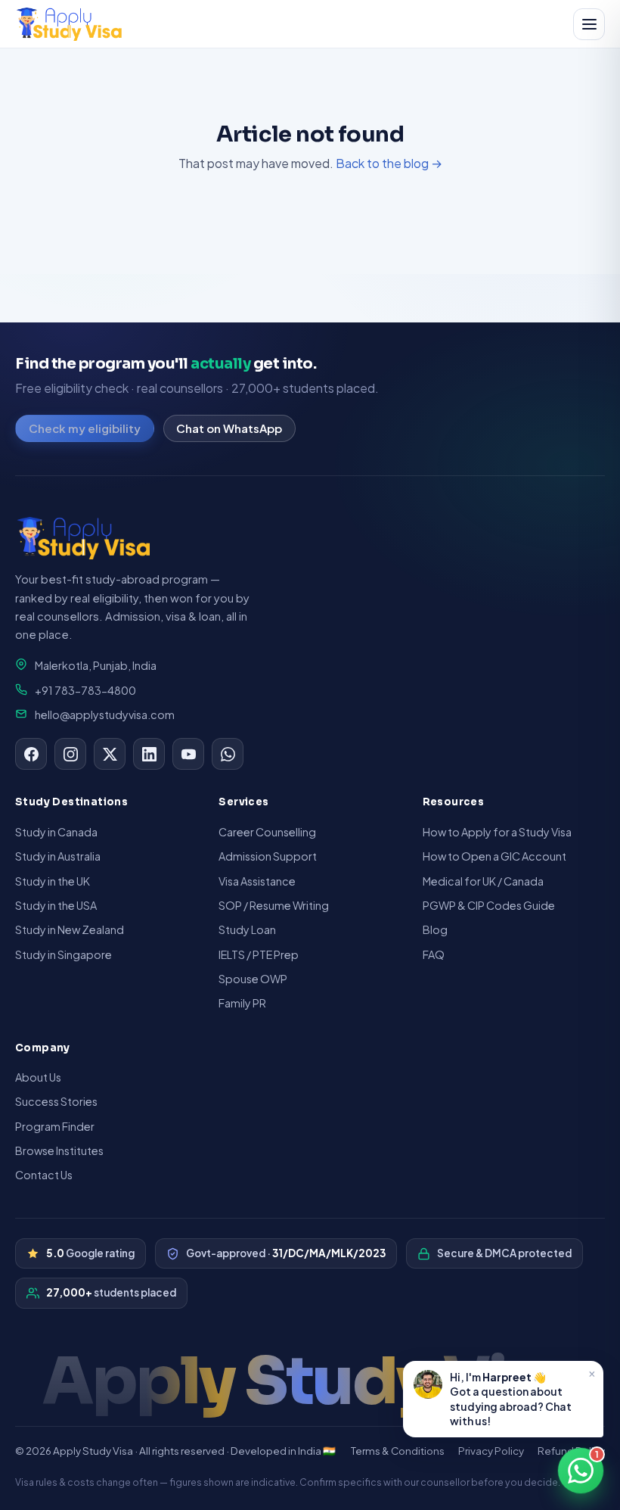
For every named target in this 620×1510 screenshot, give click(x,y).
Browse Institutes (59, 1150)
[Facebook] (31, 754)
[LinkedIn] (149, 754)
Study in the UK (52, 881)
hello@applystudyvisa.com (105, 714)
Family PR (242, 1003)
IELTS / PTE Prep (259, 954)
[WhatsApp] (227, 754)
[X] (110, 754)
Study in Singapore (63, 954)
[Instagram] (70, 754)
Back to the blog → (389, 163)
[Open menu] (589, 24)
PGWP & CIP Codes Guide (489, 905)
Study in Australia (58, 856)
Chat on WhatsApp (229, 428)
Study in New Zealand (69, 929)
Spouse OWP (253, 978)
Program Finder (55, 1126)
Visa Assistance (257, 881)
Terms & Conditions (398, 1450)
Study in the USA (56, 905)
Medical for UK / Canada (483, 881)
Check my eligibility (85, 428)
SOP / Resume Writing (274, 905)
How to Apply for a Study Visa (497, 832)
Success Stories (56, 1101)
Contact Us (44, 1175)
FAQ (434, 954)
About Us (38, 1077)
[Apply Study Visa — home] (69, 24)
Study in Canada (56, 832)
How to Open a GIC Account (494, 856)
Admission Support (268, 856)
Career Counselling (267, 832)
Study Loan (247, 929)
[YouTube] (188, 754)
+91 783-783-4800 (85, 690)
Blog (435, 929)
